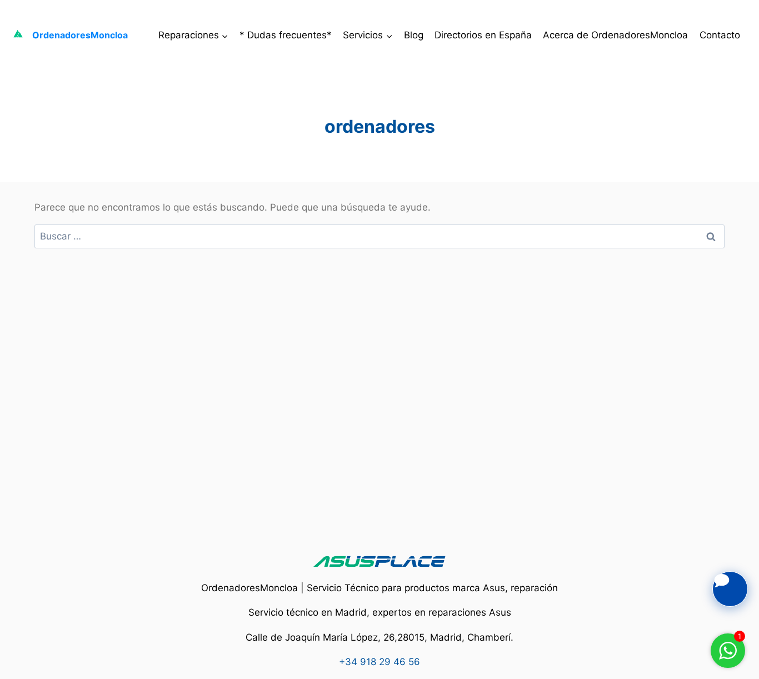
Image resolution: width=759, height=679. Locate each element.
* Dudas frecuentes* (285, 35)
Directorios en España (483, 35)
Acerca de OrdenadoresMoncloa (615, 35)
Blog (413, 35)
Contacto (720, 35)
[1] (728, 656)
